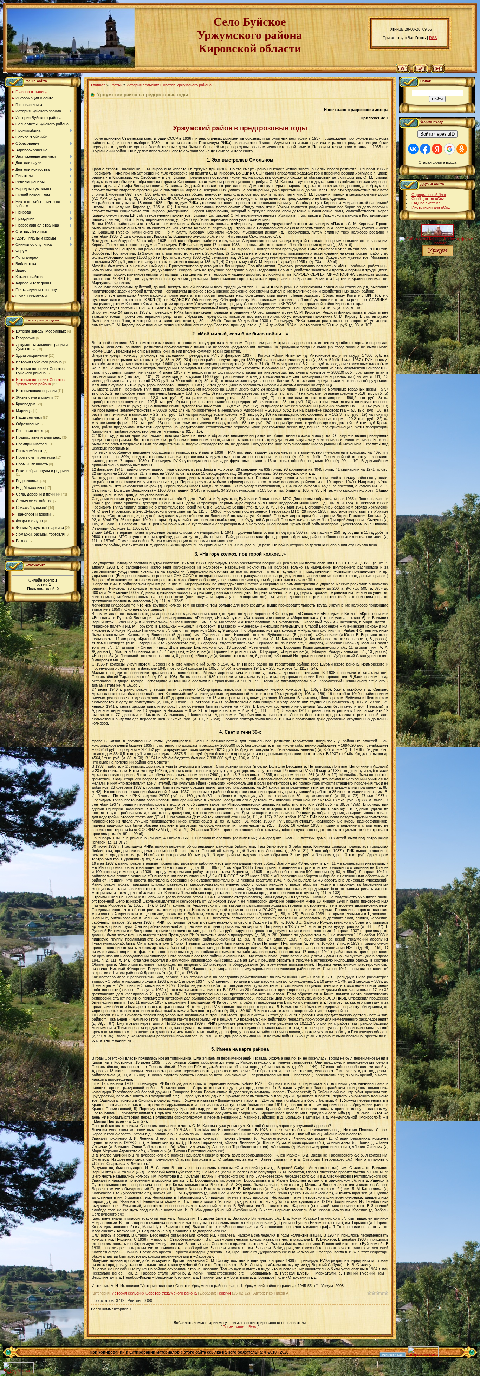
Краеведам (25, 404)
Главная (98, 85)
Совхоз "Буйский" (31, 507)
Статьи (116, 85)
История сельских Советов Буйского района (40, 371)
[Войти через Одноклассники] (461, 149)
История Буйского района (39, 362)
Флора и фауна (29, 521)
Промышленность (32, 464)
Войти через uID (437, 134)
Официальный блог (428, 194)
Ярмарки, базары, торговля (40, 534)
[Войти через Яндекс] (437, 149)
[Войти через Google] (449, 149)
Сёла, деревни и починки (38, 494)
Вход (252, 1327)
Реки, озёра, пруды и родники (42, 471)
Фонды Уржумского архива (40, 527)
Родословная (27, 481)
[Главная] (403, 72)
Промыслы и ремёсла (35, 457)
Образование (28, 424)
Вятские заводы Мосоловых (41, 331)
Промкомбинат (29, 450)
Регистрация (234, 1327)
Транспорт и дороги (33, 514)
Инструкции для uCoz (430, 207)
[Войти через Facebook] (425, 149)
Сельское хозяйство (34, 501)
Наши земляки (29, 417)
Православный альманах (38, 437)
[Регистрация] (420, 72)
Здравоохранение (32, 355)
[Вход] (438, 72)
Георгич (224, 1293)
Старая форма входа (437, 162)
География (25, 338)
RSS (433, 37)
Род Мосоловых (30, 487)
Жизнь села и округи (34, 397)
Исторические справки (36, 390)
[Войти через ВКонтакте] (413, 149)
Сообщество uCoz (427, 199)
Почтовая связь (30, 430)
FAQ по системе (426, 203)
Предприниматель (32, 444)
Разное (22, 541)
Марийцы (24, 410)
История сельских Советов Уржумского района (40, 382)
